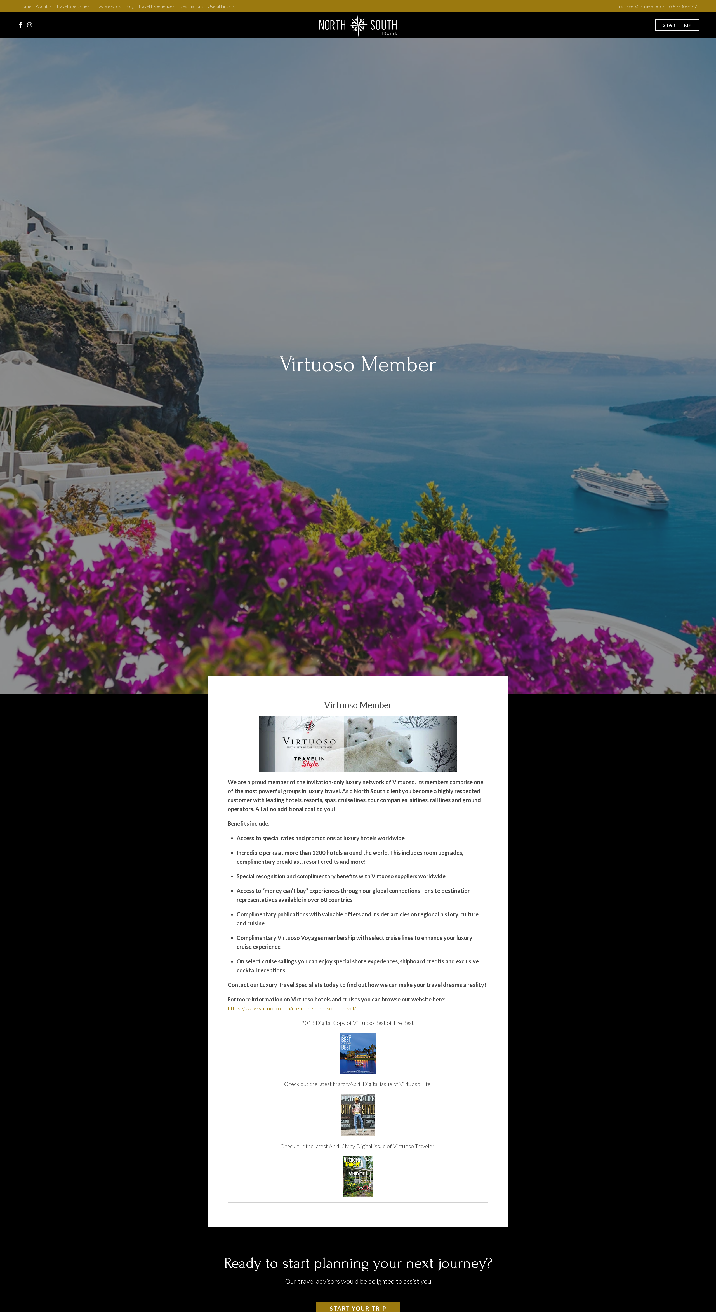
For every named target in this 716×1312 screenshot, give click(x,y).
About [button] (42, 6)
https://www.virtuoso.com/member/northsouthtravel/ (292, 1008)
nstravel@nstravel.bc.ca (642, 6)
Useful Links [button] (219, 6)
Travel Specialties (73, 6)
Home (25, 6)
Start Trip (677, 24)
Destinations (191, 6)
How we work (107, 6)
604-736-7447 (683, 6)
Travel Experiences (156, 6)
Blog (129, 6)
